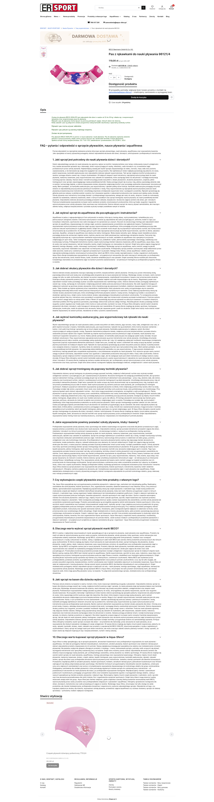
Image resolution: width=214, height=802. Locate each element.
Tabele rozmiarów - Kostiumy (153, 790)
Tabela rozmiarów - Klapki (152, 785)
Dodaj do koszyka (138, 97)
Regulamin (78, 783)
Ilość (110, 74)
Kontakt (43, 787)
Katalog (43, 785)
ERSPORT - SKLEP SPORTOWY (50, 28)
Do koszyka (52, 765)
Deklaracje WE (79, 785)
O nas (42, 783)
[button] (143, 8)
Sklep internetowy (106, 799)
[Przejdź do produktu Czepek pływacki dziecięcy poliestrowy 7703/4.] (74, 726)
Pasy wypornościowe (82, 28)
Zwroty (111, 785)
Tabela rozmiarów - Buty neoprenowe (156, 783)
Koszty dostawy (114, 789)
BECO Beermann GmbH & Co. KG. (121, 49)
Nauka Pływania (68, 28)
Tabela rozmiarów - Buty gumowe (155, 787)
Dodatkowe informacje (82, 787)
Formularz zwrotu (115, 787)
